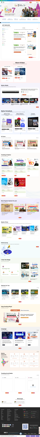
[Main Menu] (37, 2)
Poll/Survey (2, 413)
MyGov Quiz (26, 411)
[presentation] (2, 10)
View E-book (8, 129)
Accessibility (37, 0)
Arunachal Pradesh (24, 358)
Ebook (18, 77)
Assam (34, 358)
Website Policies (16, 420)
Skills (7, 417)
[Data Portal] (35, 433)
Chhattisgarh (24, 365)
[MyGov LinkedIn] (8, 424)
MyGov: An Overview (9, 410)
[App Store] (31, 428)
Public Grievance (16, 414)
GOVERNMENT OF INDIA (4, 0)
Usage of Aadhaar (16, 416)
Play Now (28, 175)
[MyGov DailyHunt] (4, 426)
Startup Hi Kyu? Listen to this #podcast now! (15, 295)
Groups (2, 410)
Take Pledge (16, 195)
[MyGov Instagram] (5, 424)
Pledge (1, 417)
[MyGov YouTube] (7, 424)
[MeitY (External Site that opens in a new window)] (25, 433)
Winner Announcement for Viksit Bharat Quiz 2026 (7, 148)
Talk (1, 414)
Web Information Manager (17, 417)
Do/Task (2, 411)
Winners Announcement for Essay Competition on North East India (31, 148)
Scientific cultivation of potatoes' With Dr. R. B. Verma (34, 295)
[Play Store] (36, 428)
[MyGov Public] (5, 426)
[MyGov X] (2, 424)
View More (31, 57)
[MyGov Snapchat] (8, 426)
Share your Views (3, 175)
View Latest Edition (4, 129)
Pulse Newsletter (8, 413)
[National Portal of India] (32, 433)
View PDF (16, 77)
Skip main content (30, 0)
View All (34, 57)
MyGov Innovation (26, 413)
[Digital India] (29, 433)
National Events (8, 419)
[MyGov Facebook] (4, 424)
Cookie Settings (15, 436)
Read (6, 78)
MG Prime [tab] (4, 39)
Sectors (8, 416)
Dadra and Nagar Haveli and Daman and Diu (34, 365)
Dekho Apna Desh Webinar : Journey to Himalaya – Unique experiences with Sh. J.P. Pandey (24, 295)
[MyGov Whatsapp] (2, 426)
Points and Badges (16, 419)
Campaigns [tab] (5, 41)
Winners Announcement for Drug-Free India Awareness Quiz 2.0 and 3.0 (20, 149)
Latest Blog (15, 310)
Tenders (8, 414)
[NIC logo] (6, 432)
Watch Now (3, 78)
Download (25, 94)
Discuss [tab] (4, 30)
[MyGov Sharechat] (7, 426)
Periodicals (2, 419)
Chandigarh (14, 365)
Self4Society (33, 415)
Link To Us (15, 413)
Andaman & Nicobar (14, 358)
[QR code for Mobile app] (25, 427)
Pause (39, 16)
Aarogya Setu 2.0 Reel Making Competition (20, 34)
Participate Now (3, 195)
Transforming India (34, 411)
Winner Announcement (25, 310)
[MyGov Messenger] (10, 424)
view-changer (37, 28)
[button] (6, 80)
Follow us (38, 0)
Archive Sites (8, 420)
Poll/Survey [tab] (5, 32)
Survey (15, 175)
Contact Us (16, 410)
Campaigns (2, 416)
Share (25, 39)
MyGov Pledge (34, 413)
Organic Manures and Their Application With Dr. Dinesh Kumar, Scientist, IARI (5, 295)
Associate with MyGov (9, 411)
